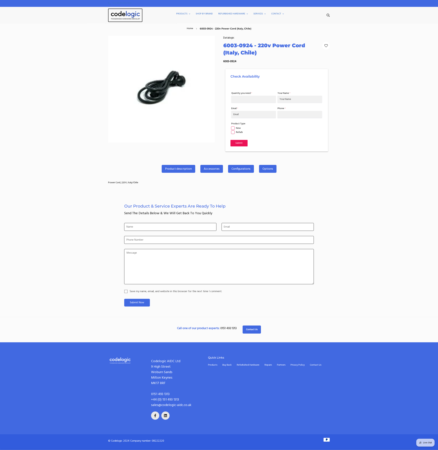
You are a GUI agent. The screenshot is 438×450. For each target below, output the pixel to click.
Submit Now (137, 302)
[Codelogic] (125, 15)
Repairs (268, 365)
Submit (239, 143)
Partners (281, 365)
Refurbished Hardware (231, 14)
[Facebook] (155, 415)
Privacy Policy (298, 365)
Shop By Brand (204, 14)
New (238, 128)
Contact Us (251, 330)
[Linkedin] (165, 415)
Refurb (239, 132)
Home (190, 28)
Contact (276, 14)
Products (182, 14)
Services (258, 14)
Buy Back (227, 365)
